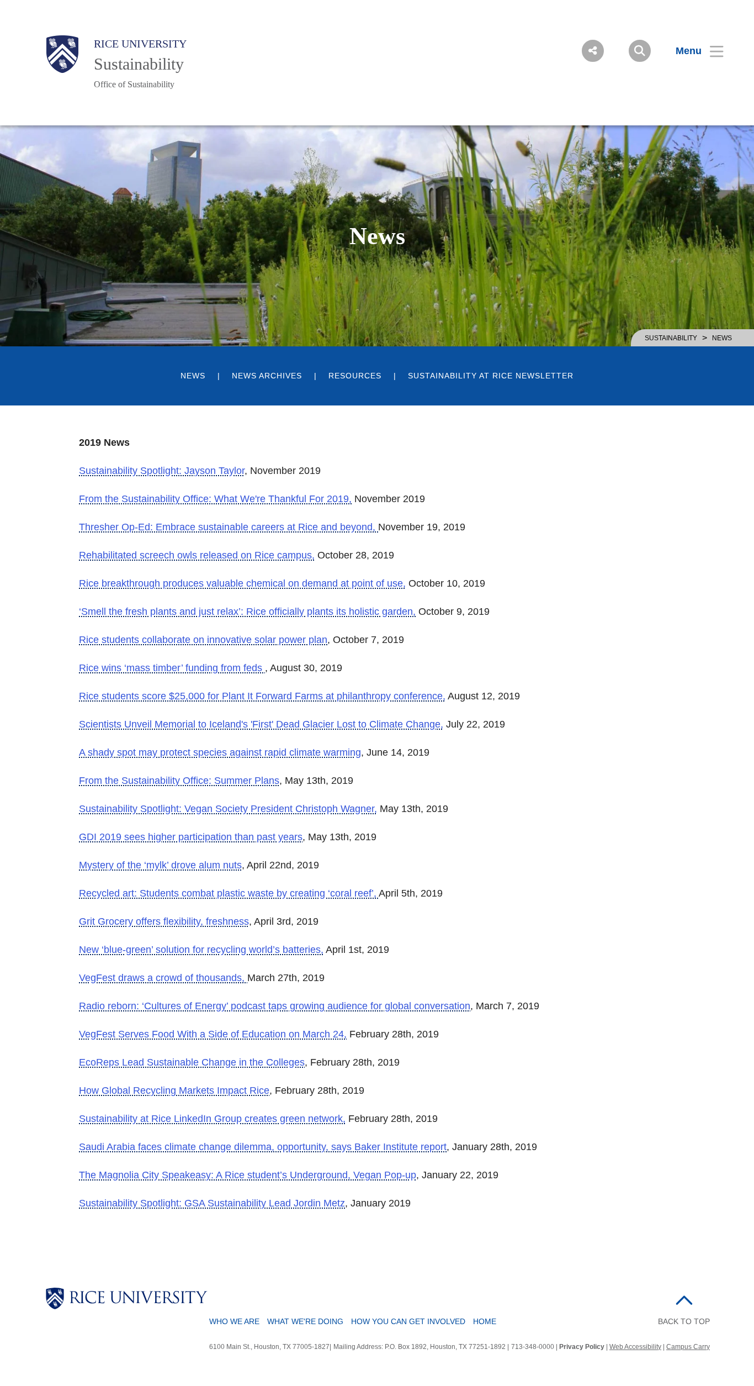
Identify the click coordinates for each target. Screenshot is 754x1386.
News (192, 376)
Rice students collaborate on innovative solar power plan (203, 639)
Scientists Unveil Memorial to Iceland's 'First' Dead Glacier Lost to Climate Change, (261, 724)
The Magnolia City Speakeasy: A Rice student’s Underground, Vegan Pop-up (247, 1175)
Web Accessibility (635, 1347)
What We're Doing (305, 1321)
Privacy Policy (581, 1347)
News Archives (267, 376)
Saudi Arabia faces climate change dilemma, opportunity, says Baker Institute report (263, 1146)
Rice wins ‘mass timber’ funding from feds (172, 667)
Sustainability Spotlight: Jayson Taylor (162, 470)
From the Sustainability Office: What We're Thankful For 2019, (215, 498)
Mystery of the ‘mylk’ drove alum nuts (160, 865)
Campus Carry (688, 1347)
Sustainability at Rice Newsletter (491, 376)
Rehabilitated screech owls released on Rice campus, (197, 555)
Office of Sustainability (134, 84)
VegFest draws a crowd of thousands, (163, 977)
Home (484, 1321)
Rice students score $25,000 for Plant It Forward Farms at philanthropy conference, (262, 696)
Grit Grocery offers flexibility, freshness (164, 921)
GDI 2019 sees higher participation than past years (190, 836)
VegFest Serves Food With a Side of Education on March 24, (213, 1034)
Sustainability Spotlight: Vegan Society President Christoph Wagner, (228, 808)
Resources (354, 376)
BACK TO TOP (684, 1321)
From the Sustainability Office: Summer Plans (179, 780)
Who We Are (234, 1321)
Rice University (140, 44)
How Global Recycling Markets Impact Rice (174, 1090)
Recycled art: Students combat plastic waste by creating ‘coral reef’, (229, 893)
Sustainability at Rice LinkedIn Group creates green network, (212, 1118)
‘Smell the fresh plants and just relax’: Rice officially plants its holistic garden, (247, 611)
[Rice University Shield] (62, 54)
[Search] (640, 51)
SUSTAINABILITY (671, 338)
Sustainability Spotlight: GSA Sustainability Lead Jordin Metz (212, 1203)
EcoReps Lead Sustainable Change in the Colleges (192, 1062)
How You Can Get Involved (408, 1321)
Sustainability (139, 64)
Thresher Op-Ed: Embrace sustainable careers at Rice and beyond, (228, 527)
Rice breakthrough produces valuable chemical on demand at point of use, (242, 583)
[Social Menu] (593, 51)
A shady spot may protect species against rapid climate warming (220, 752)
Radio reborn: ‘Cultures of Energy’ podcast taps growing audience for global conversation (274, 1005)
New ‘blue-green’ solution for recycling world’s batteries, (201, 949)
